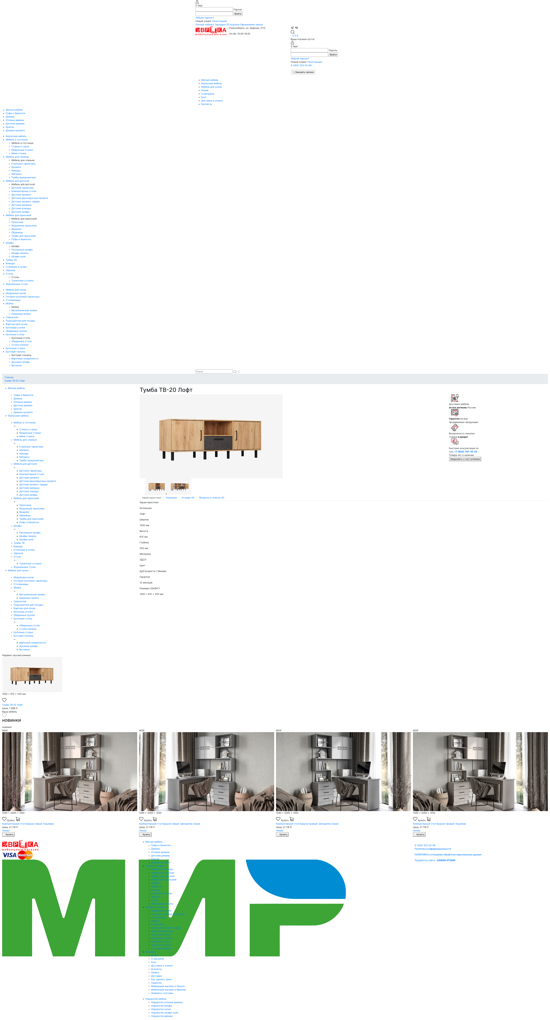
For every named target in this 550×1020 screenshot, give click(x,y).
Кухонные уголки (15, 327)
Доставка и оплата (212, 100)
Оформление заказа (251, 24)
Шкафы (10, 242)
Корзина (234, 24)
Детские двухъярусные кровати (29, 198)
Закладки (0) (222, 24)
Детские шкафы (20, 211)
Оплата (155, 972)
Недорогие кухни (161, 1009)
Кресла (10, 127)
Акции (204, 90)
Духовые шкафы (20, 361)
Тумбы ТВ (11, 259)
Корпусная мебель (211, 83)
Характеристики (151, 497)
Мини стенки (18, 153)
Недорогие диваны (162, 1016)
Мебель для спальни (17, 156)
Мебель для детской (17, 180)
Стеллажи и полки (16, 266)
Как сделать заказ (161, 979)
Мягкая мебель (209, 80)
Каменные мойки (21, 313)
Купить (11, 820)
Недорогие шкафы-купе (164, 1012)
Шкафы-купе (18, 256)
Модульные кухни (16, 293)
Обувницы (17, 232)
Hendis (6, 830)
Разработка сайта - (435, 860)
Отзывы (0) (188, 497)
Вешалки (16, 229)
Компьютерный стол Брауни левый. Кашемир (438, 823)
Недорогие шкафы (161, 1005)
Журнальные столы (17, 284)
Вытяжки (16, 365)
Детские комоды (21, 208)
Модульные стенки (22, 149)
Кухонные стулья (15, 348)
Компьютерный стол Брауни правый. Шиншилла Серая (170, 823)
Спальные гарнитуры (23, 163)
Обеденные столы (21, 341)
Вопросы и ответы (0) (211, 497)
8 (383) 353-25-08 (301, 65)
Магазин (150, 951)
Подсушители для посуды (20, 320)
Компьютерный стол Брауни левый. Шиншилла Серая (32, 823)
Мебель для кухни (211, 86)
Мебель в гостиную (17, 139)
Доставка (156, 975)
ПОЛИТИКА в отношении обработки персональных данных (448, 854)
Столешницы (13, 300)
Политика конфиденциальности (433, 848)
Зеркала (10, 270)
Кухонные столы (15, 334)
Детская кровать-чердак (25, 201)
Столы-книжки (20, 344)
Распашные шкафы (22, 249)
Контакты (206, 104)
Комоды (15, 170)
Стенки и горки (20, 146)
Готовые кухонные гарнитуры (23, 296)
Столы (9, 273)
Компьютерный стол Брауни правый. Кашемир (302, 823)
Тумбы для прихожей (23, 235)
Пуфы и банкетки (15, 113)
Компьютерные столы (23, 191)
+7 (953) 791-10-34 (465, 451)
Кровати (16, 167)
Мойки (9, 303)
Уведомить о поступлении (465, 458)
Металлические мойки (24, 310)
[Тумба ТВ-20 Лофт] (292, 436)
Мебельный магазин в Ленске (168, 986)
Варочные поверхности (24, 358)
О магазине (207, 93)
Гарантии (156, 982)
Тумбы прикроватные (23, 177)
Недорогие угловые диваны (167, 1002)
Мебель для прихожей (18, 215)
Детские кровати (21, 194)
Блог (204, 97)
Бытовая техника (15, 351)
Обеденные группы (16, 331)
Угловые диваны (15, 120)
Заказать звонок (304, 72)
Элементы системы (162, 993)
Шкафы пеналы (19, 253)
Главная (8, 377)
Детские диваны (15, 123)
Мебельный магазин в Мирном (168, 989)
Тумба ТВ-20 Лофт (14, 380)
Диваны (10, 116)
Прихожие (17, 222)
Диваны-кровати (15, 130)
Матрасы (16, 174)
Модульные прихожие (24, 225)
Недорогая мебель (156, 998)
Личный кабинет (205, 24)
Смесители (12, 317)
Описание (171, 497)
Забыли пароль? (205, 17)
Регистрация (219, 21)
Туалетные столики (22, 280)
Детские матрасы (21, 204)
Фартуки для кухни (17, 324)
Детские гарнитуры (22, 187)
